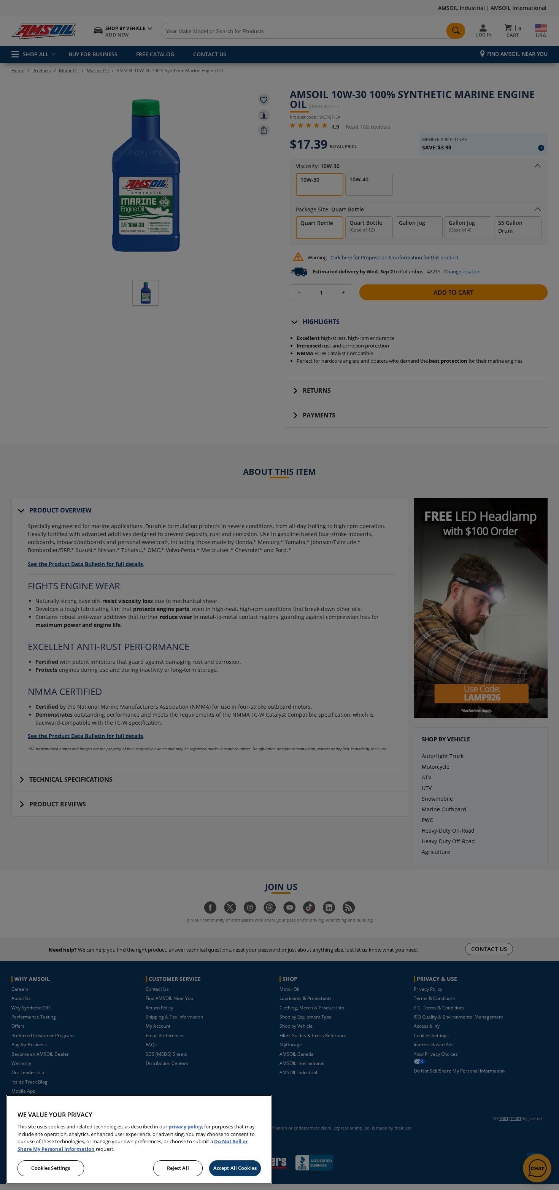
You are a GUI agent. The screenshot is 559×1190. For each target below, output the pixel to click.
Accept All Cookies (235, 1168)
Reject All (178, 1168)
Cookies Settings (50, 1168)
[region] (139, 1139)
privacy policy (185, 1126)
